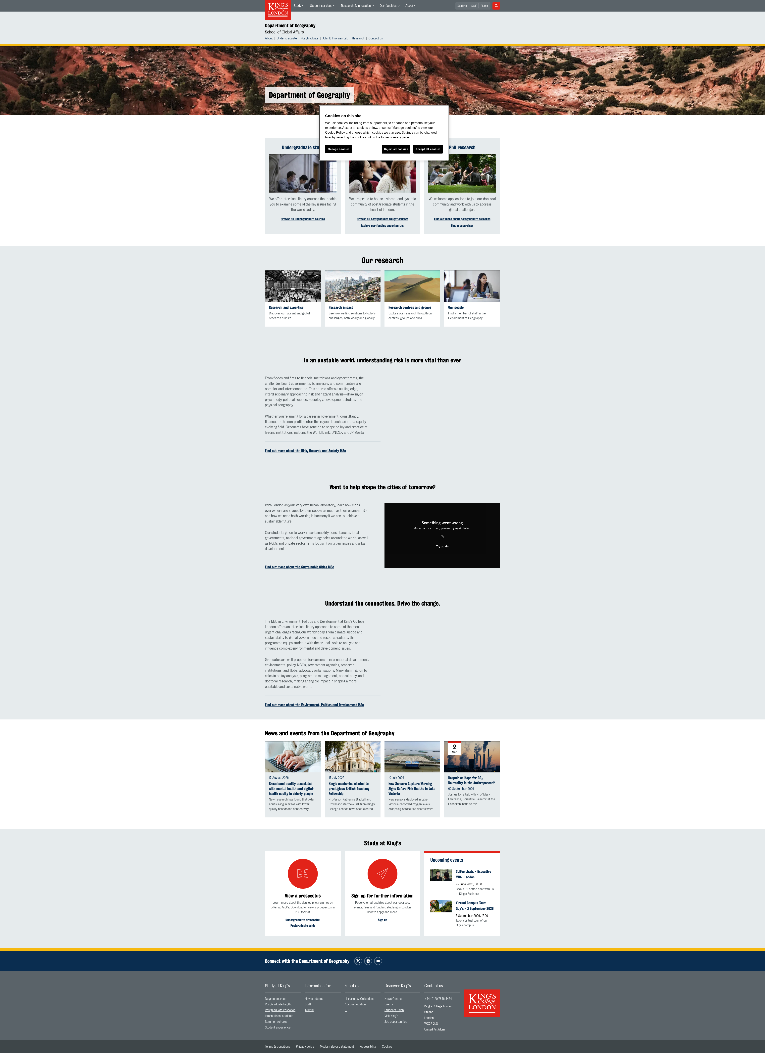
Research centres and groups (409, 307)
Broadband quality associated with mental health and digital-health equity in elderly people (291, 788)
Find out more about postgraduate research (462, 219)
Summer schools (276, 1021)
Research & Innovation (356, 5)
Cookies (387, 1046)
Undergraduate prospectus (302, 920)
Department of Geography (290, 25)
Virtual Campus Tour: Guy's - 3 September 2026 (475, 905)
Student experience (277, 1027)
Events (388, 1004)
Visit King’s (391, 1016)
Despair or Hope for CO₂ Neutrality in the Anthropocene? (471, 780)
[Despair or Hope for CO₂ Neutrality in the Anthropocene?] (472, 756)
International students (279, 1016)
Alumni (484, 6)
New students (314, 998)
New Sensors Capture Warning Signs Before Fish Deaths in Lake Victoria (411, 788)
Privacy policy (305, 1046)
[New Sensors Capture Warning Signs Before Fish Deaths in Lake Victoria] (412, 756)
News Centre (393, 998)
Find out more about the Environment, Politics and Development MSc (314, 704)
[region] (384, 132)
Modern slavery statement (337, 1046)
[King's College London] (482, 999)
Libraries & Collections (359, 998)
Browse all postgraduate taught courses (382, 219)
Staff (474, 6)
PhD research (462, 147)
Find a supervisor (462, 225)
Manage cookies (338, 149)
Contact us (376, 38)
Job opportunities (395, 1021)
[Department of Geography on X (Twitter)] (358, 961)
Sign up (382, 920)
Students (462, 6)
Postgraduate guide (302, 925)
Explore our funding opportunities (382, 225)
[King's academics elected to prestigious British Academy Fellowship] (353, 756)
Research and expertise (286, 307)
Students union (394, 1010)
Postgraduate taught (278, 1004)
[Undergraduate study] (303, 173)
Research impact (341, 307)
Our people (456, 307)
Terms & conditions (277, 1046)
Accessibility (368, 1046)
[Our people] (472, 286)
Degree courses (275, 998)
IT (346, 1010)
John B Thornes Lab (335, 38)
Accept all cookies (428, 149)
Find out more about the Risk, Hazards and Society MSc (305, 450)
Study (297, 5)
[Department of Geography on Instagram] (368, 961)
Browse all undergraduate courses (303, 219)
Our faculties (388, 5)
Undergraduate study (303, 147)
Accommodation (355, 1004)
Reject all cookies (396, 149)
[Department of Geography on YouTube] (378, 961)
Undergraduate (287, 38)
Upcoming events (446, 859)
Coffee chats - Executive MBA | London (473, 874)
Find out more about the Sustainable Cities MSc (299, 567)
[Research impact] (353, 286)
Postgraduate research (280, 1010)
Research (358, 38)
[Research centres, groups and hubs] (412, 286)
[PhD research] (462, 173)
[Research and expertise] (293, 286)
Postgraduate (309, 38)
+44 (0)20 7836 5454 (438, 998)
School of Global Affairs (284, 32)
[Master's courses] (382, 173)
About (409, 5)
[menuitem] (299, 6)
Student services (321, 5)
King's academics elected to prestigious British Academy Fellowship (349, 788)
